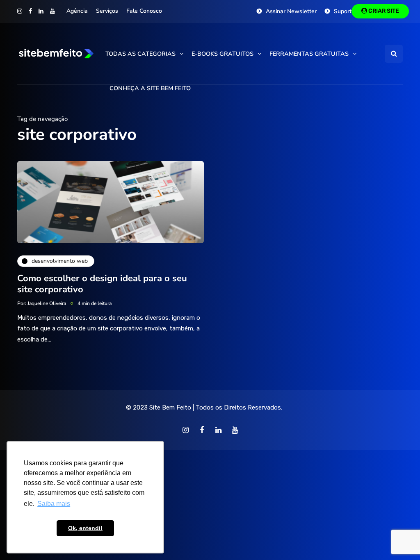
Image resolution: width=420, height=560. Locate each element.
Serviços (107, 11)
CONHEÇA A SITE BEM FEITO (150, 88)
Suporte (344, 11)
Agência (77, 11)
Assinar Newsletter (291, 11)
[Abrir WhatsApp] (399, 539)
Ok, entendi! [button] (85, 528)
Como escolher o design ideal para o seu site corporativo (102, 284)
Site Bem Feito (170, 407)
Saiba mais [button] (53, 503)
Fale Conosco (144, 11)
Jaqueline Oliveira (46, 303)
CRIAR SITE (383, 10)
